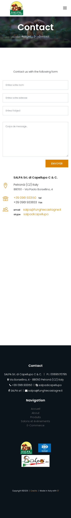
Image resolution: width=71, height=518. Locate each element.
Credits (34, 490)
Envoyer (57, 163)
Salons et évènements (35, 421)
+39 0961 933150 (25, 198)
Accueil (27, 36)
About (36, 413)
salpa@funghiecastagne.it (42, 209)
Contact (44, 36)
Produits (35, 417)
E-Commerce (35, 425)
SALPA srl (15, 390)
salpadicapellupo (36, 214)
